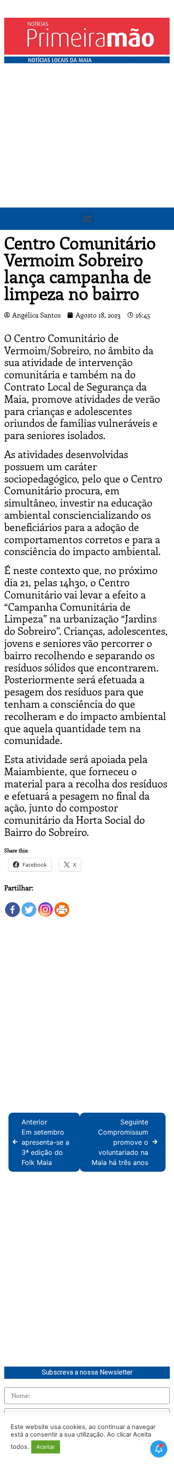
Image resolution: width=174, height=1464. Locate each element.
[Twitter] (29, 905)
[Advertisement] (87, 158)
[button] (87, 219)
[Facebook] (12, 905)
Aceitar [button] (45, 1446)
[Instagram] (45, 905)
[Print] (61, 905)
